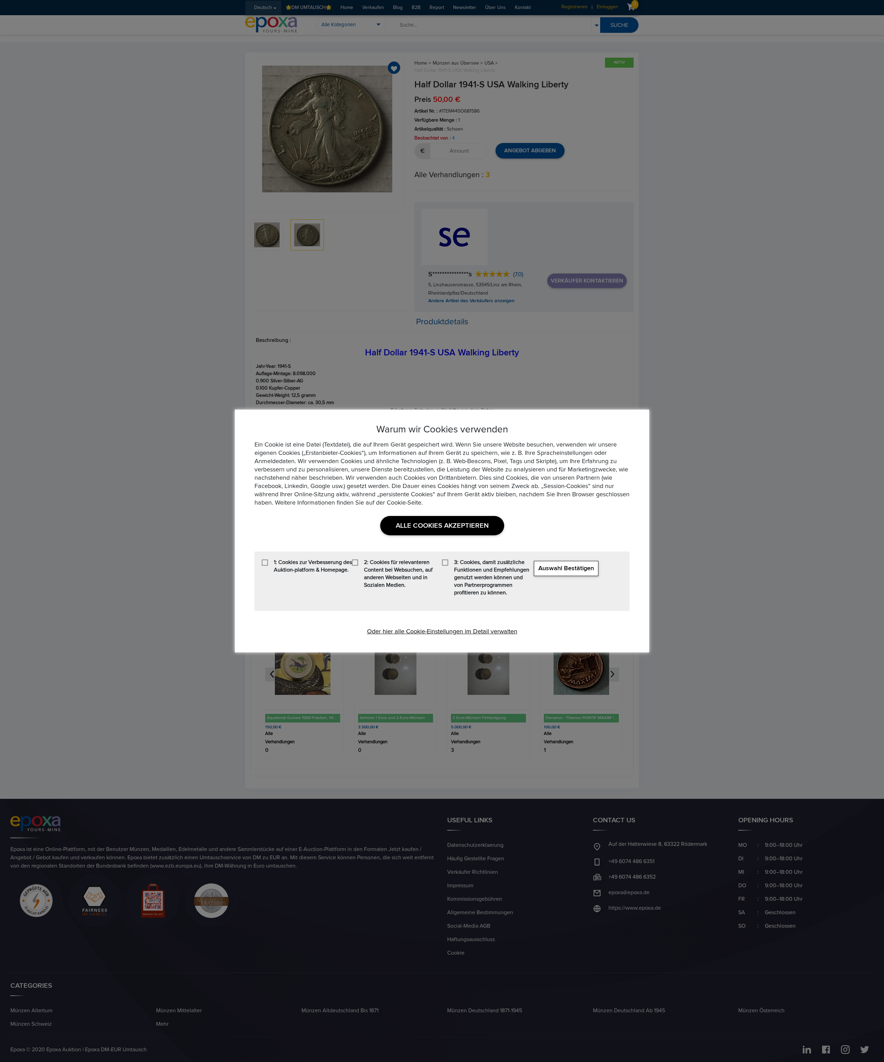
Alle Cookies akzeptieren (442, 525)
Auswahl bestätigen (566, 568)
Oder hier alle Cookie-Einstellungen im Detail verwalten (442, 632)
